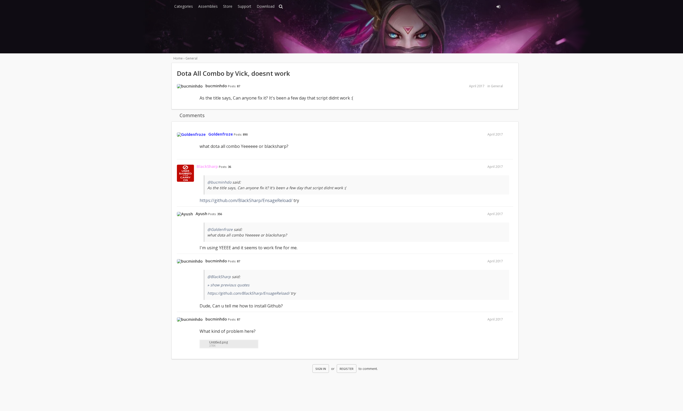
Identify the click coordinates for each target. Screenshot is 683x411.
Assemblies (208, 6)
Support (244, 6)
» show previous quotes (228, 284)
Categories (183, 6)
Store (227, 6)
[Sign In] (450, 6)
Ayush (201, 213)
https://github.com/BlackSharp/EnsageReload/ (246, 200)
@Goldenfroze (220, 229)
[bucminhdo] (190, 86)
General (497, 86)
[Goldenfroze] (191, 134)
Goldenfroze (220, 134)
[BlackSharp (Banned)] (185, 173)
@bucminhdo (219, 182)
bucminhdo (216, 85)
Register (347, 369)
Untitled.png (218, 342)
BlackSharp (207, 166)
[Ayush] (185, 214)
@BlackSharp (219, 276)
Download (266, 6)
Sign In (320, 369)
